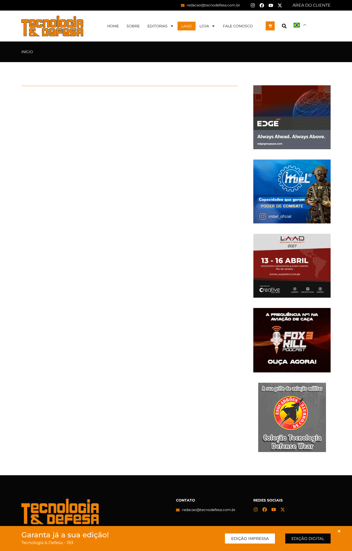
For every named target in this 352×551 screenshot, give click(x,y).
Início (27, 52)
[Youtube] (271, 5)
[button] (284, 26)
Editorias (157, 26)
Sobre (133, 26)
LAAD (186, 26)
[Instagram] (252, 5)
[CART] (270, 25)
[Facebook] (261, 5)
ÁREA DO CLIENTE (311, 5)
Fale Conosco (238, 26)
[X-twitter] (280, 5)
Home (113, 26)
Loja (204, 26)
